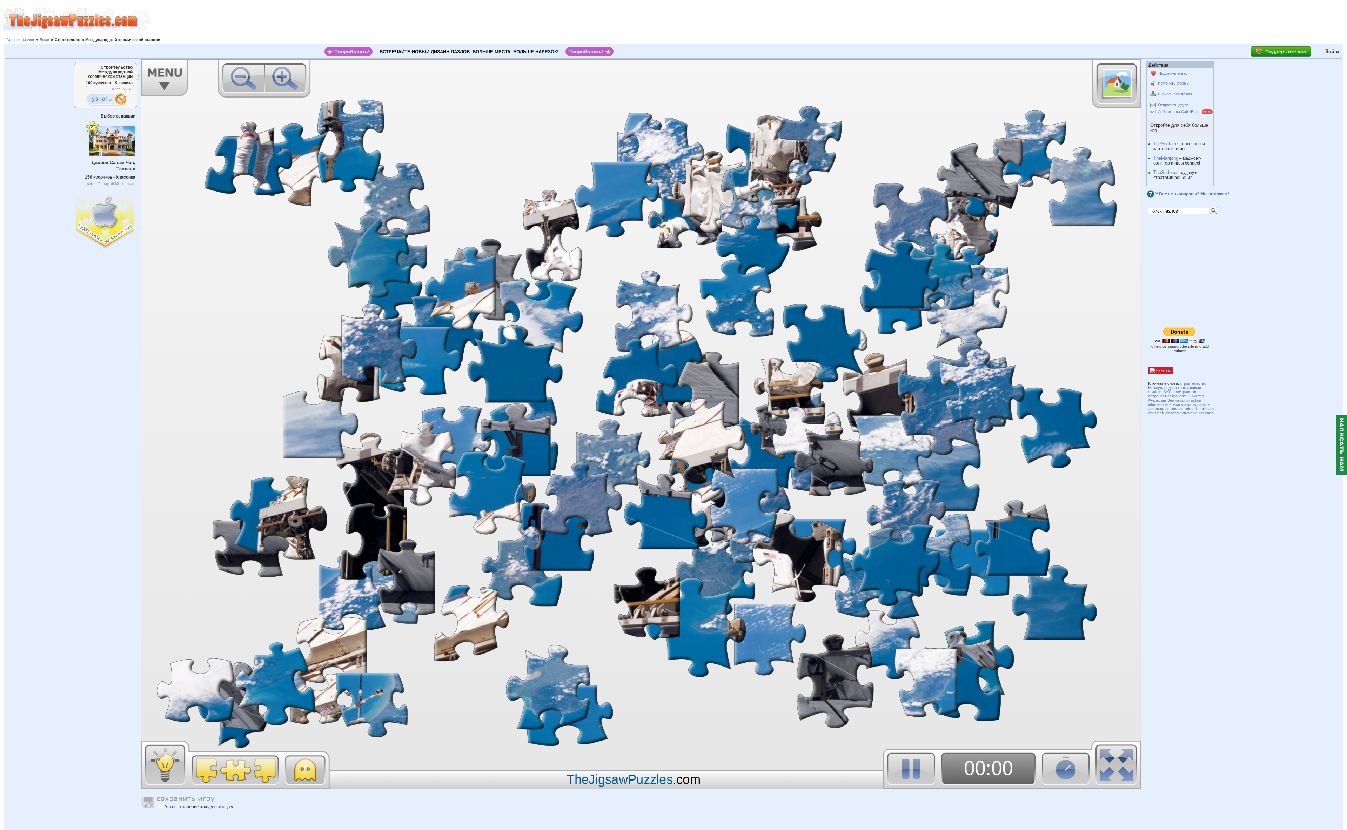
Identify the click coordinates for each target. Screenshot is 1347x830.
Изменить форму (1173, 83)
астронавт (1157, 396)
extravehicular (1192, 413)
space (1204, 404)
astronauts (1174, 409)
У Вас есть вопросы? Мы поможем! (1192, 194)
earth (1209, 413)
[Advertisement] (749, 19)
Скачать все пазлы (1175, 94)
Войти (1332, 51)
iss (1195, 404)
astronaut (1156, 409)
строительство (1193, 383)
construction (1190, 400)
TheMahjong (1165, 158)
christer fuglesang (1163, 413)
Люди (44, 40)
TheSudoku (1165, 172)
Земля (1173, 400)
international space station (1170, 404)
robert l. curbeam (1199, 409)
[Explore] (106, 99)
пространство (1185, 392)
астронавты (1177, 396)
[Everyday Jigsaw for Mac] (105, 220)
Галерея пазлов (20, 40)
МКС (1168, 392)
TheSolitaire (1165, 143)
